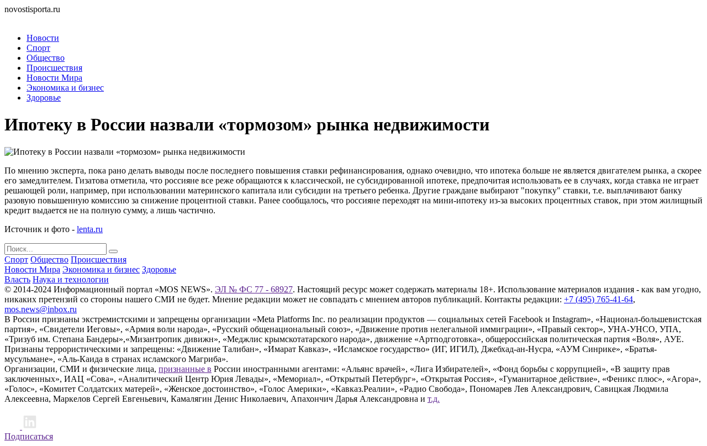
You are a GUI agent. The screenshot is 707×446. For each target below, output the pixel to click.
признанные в (185, 369)
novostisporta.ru (32, 9)
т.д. (434, 398)
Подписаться (28, 436)
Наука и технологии (71, 279)
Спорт (38, 48)
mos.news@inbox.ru (40, 309)
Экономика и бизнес (65, 87)
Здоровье (44, 97)
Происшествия (54, 67)
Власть (17, 279)
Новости (43, 38)
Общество (46, 57)
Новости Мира (54, 77)
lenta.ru (90, 229)
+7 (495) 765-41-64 (598, 299)
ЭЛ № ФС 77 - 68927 (254, 289)
